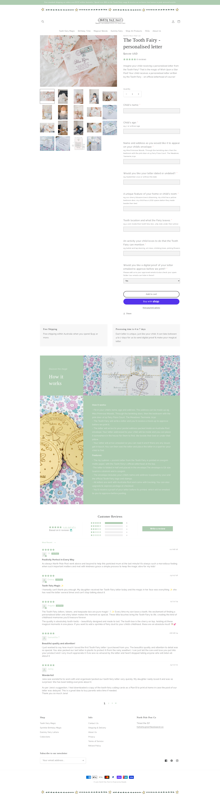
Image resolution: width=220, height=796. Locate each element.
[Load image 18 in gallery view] (78, 143)
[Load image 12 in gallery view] (63, 128)
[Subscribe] (83, 760)
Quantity (126, 89)
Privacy (91, 737)
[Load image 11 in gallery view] (47, 128)
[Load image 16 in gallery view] (47, 143)
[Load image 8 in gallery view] (78, 112)
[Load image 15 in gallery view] (110, 128)
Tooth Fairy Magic (48, 723)
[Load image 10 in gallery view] (110, 112)
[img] (48, 550)
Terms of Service (96, 741)
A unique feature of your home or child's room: (151, 193)
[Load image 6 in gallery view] (47, 112)
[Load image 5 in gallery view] (110, 96)
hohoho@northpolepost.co (150, 727)
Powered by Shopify (119, 782)
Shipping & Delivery (97, 728)
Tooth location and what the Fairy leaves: (147, 220)
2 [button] (108, 703)
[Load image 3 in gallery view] (78, 96)
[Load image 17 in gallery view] (63, 143)
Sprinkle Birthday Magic (51, 728)
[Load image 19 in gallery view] (94, 143)
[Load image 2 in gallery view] (63, 96)
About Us (92, 732)
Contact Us (93, 723)
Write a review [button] (157, 528)
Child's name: (131, 105)
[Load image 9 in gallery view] (94, 112)
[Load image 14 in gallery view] (94, 128)
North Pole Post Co (105, 782)
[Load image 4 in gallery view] (94, 96)
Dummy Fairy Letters (49, 732)
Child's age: (130, 122)
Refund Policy (94, 746)
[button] (43, 21)
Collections (45, 737)
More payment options (151, 308)
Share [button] (129, 314)
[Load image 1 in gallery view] (47, 96)
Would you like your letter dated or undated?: (150, 173)
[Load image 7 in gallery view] (63, 112)
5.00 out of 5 (69, 527)
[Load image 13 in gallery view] (78, 128)
